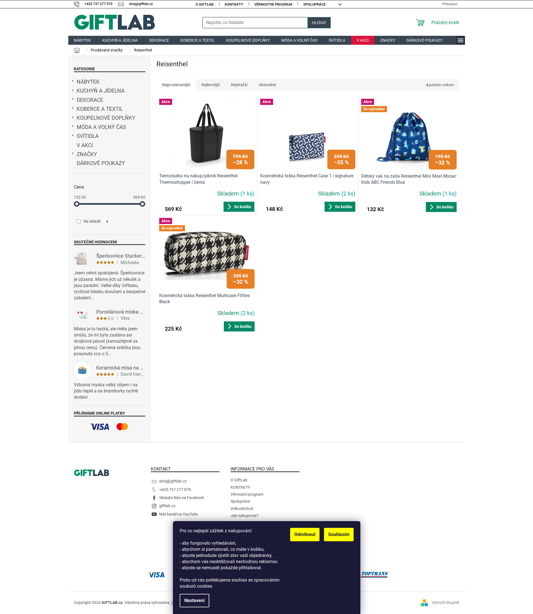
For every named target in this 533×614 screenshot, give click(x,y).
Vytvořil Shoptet (445, 602)
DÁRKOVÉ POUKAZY (101, 163)
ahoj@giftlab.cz (173, 481)
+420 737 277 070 (175, 489)
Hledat (319, 22)
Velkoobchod (242, 508)
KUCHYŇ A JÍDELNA (101, 91)
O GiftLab (204, 4)
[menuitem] (82, 40)
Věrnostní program (273, 4)
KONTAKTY (234, 4)
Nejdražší (239, 85)
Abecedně (267, 85)
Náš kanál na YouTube (178, 514)
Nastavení (194, 600)
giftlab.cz (167, 506)
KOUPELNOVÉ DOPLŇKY (106, 118)
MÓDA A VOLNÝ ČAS (101, 127)
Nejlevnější (210, 85)
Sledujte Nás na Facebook (181, 497)
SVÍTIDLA (87, 136)
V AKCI (85, 145)
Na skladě (96, 221)
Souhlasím (338, 534)
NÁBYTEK (88, 82)
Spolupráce (314, 4)
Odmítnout (304, 534)
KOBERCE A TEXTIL (100, 109)
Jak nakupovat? (245, 515)
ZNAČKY (87, 154)
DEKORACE (90, 100)
